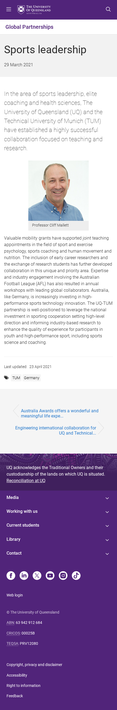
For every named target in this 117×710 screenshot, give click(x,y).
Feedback (15, 696)
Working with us (22, 511)
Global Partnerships (29, 27)
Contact (14, 553)
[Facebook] (11, 576)
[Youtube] (50, 576)
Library (13, 539)
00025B (28, 633)
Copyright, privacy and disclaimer (34, 664)
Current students (23, 525)
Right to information (24, 685)
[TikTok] (76, 576)
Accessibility (17, 675)
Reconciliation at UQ (26, 480)
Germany (31, 378)
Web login (15, 595)
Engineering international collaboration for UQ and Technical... (55, 430)
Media (13, 497)
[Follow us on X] (37, 576)
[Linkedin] (24, 576)
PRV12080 (29, 643)
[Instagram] (63, 576)
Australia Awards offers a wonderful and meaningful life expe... (59, 413)
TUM (16, 378)
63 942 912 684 (29, 622)
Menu (8, 10)
